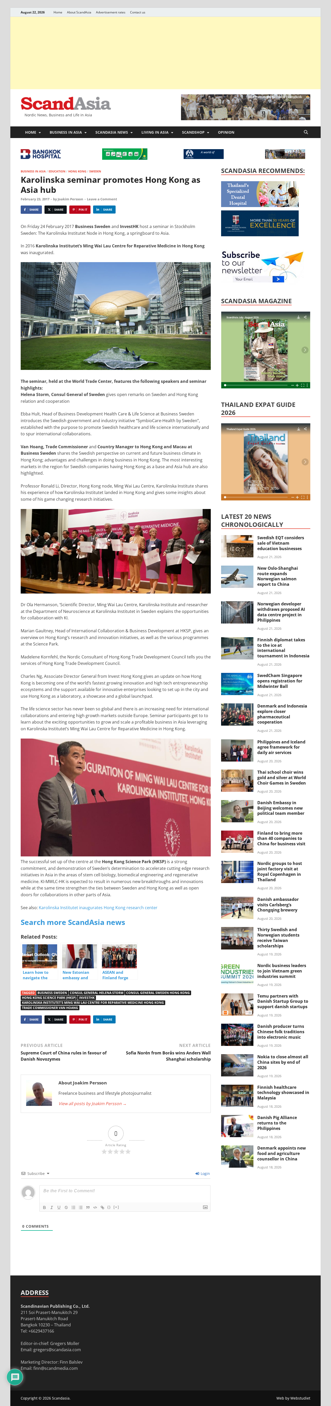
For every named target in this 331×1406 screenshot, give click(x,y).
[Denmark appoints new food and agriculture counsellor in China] (237, 1148)
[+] (116, 1207)
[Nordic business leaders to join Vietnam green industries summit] (237, 966)
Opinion (226, 132)
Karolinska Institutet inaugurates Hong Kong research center (98, 907)
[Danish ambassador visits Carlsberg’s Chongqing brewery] (237, 900)
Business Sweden (52, 993)
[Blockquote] (88, 1207)
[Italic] (51, 1207)
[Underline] (59, 1207)
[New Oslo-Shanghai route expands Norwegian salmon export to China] (237, 569)
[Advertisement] (165, 53)
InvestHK (87, 997)
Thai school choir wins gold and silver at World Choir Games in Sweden (281, 777)
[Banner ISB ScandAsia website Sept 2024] (245, 118)
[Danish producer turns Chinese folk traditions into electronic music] (237, 1027)
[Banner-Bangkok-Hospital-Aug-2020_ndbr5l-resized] (41, 157)
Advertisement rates (110, 12)
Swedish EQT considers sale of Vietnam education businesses (280, 543)
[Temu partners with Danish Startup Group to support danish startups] (237, 996)
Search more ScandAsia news (73, 922)
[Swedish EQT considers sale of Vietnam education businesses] (237, 538)
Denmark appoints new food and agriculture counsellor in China (281, 1153)
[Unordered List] (80, 1207)
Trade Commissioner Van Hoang (50, 1008)
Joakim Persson (70, 199)
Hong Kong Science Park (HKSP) (49, 997)
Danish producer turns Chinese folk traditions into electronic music (280, 1031)
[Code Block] (95, 1207)
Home (58, 12)
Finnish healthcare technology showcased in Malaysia (283, 1092)
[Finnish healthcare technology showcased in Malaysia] (237, 1088)
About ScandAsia (79, 12)
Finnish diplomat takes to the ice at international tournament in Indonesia (283, 648)
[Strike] (66, 1207)
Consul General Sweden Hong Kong (158, 993)
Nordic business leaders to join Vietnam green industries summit (281, 971)
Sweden (95, 171)
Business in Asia (66, 132)
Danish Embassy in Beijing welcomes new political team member (280, 808)
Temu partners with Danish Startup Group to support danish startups (282, 1001)
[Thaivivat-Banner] (124, 158)
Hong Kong (77, 171)
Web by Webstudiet (293, 1398)
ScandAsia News (111, 132)
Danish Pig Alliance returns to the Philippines (277, 1123)
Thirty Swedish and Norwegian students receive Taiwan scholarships (278, 937)
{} (109, 1207)
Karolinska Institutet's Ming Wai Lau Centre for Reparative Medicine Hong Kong (93, 1002)
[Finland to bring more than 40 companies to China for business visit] (237, 834)
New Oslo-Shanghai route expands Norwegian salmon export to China (277, 576)
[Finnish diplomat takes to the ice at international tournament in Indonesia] (237, 640)
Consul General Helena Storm (96, 993)
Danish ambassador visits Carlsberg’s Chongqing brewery (278, 904)
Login (205, 1173)
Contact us (137, 12)
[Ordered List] (73, 1207)
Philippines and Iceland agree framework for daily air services (281, 747)
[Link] (102, 1207)
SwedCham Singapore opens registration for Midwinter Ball (279, 681)
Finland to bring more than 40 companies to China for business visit (281, 838)
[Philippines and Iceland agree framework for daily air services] (237, 742)
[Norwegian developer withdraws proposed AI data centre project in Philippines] (237, 604)
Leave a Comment (102, 199)
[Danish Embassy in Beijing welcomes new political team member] (237, 803)
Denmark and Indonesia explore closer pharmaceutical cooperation (282, 714)
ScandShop (193, 132)
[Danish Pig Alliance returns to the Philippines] (237, 1118)
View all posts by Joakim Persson (92, 1103)
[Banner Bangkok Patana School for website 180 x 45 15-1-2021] (204, 157)
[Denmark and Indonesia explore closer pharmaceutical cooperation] (237, 706)
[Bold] (44, 1207)
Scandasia (61, 1398)
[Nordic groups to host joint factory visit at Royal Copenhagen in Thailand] (237, 864)
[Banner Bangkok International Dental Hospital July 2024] (260, 205)
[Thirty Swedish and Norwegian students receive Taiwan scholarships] (237, 930)
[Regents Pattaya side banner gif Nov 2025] (260, 235)
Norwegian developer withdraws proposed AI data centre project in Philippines (281, 612)
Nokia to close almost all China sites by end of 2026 (282, 1062)
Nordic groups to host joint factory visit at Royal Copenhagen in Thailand (279, 871)
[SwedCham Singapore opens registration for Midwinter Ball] (237, 676)
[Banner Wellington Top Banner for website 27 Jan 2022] (285, 157)
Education (57, 171)
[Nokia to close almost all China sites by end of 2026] (237, 1057)
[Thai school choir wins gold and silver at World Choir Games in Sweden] (237, 773)
